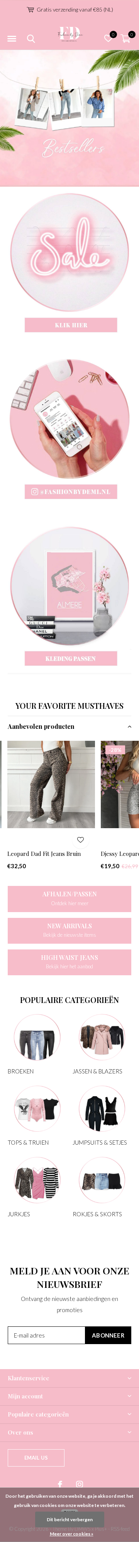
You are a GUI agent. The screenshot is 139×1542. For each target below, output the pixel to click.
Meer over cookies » (71, 1534)
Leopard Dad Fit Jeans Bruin (44, 853)
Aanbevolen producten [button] (41, 726)
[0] (125, 38)
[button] (11, 39)
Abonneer (108, 1335)
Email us (36, 1458)
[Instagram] (79, 1484)
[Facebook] (60, 1484)
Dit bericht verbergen (70, 1519)
